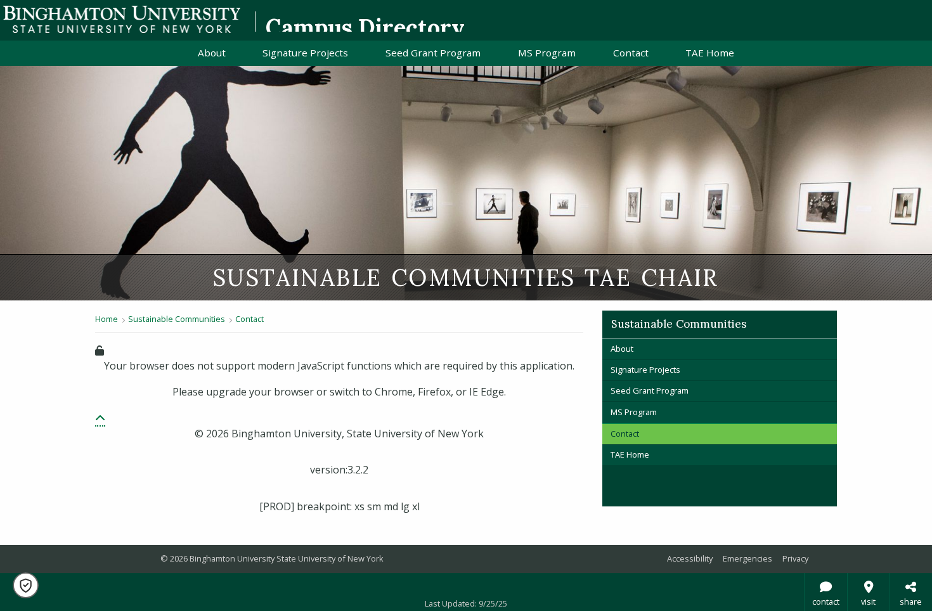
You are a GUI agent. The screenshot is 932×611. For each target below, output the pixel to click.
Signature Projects (305, 52)
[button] (100, 419)
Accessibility (690, 558)
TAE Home (709, 52)
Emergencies (747, 558)
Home (106, 319)
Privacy (795, 558)
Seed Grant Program (433, 52)
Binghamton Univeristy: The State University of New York (121, 19)
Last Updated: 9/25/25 (466, 603)
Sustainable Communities (176, 319)
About (212, 52)
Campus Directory (365, 27)
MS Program (547, 52)
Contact (631, 52)
